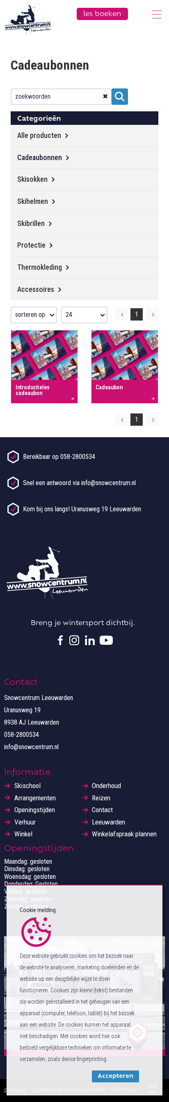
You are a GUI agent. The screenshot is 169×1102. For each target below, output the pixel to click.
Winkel (23, 834)
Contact (102, 810)
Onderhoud (106, 786)
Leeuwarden (108, 822)
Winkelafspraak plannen (124, 834)
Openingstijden (34, 810)
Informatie (27, 773)
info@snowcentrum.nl (31, 747)
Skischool (27, 786)
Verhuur (25, 822)
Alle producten (39, 135)
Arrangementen (35, 798)
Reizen (101, 798)
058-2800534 (21, 734)
